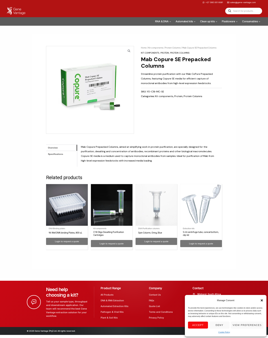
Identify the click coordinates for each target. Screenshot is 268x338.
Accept (198, 325)
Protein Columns (173, 47)
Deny (219, 325)
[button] (261, 300)
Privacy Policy (156, 317)
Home (144, 47)
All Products (107, 294)
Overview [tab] (53, 147)
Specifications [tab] (55, 154)
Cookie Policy (224, 332)
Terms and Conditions (161, 312)
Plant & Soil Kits (109, 317)
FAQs (151, 300)
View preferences (247, 325)
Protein (165, 52)
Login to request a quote (67, 241)
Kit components (155, 47)
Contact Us (155, 294)
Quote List (154, 306)
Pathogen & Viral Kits (112, 312)
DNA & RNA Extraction (112, 300)
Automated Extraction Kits (114, 306)
